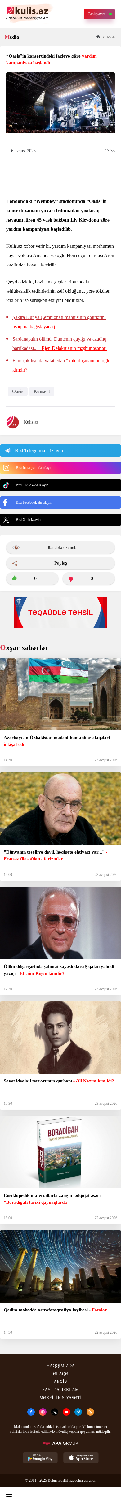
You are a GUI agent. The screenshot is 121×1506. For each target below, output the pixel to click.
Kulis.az (31, 422)
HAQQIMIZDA (61, 1365)
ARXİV (60, 1381)
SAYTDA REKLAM (60, 1390)
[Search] (34, 1497)
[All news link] (111, 1496)
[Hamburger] (9, 1496)
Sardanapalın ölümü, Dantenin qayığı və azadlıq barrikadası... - (59, 343)
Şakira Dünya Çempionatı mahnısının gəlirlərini (59, 322)
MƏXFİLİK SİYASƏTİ (60, 1398)
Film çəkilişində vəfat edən (62, 365)
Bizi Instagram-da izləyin (34, 468)
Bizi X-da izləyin (28, 520)
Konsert (42, 391)
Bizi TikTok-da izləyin (32, 485)
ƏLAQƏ (60, 1373)
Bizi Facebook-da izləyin (34, 502)
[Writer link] (85, 1497)
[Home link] (59, 1497)
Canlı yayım (96, 14)
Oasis (17, 391)
